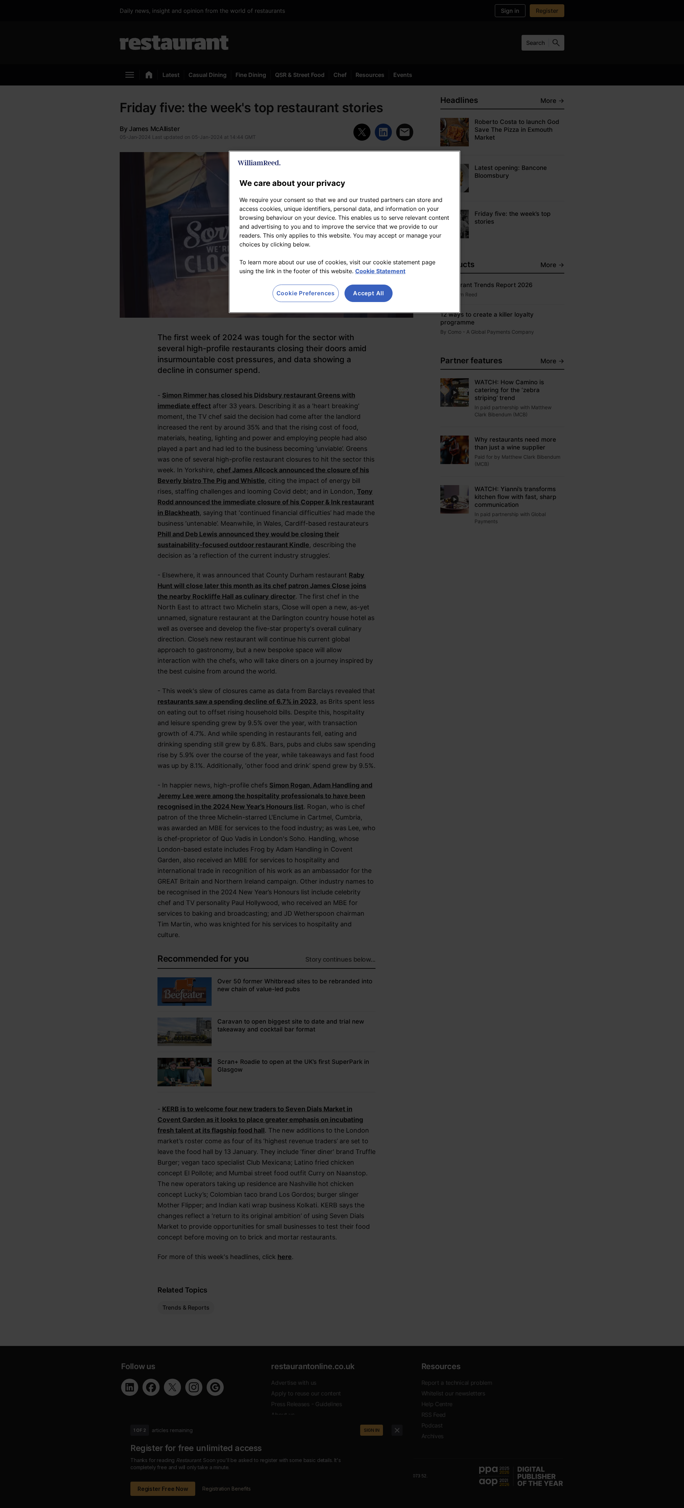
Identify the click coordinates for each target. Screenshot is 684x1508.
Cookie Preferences (305, 293)
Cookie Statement (380, 271)
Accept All (368, 293)
